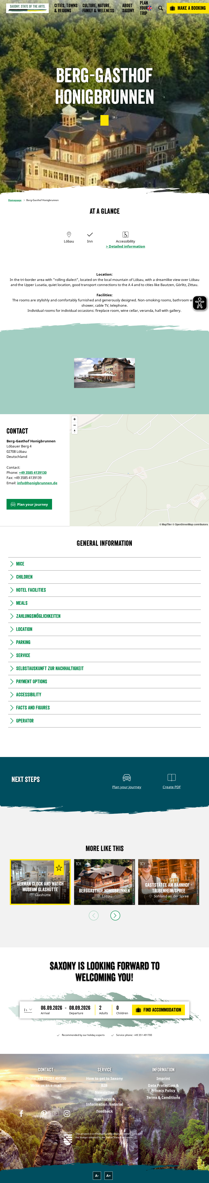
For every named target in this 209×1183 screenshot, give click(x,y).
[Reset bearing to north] (75, 431)
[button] (104, 120)
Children (122, 1013)
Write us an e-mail (45, 1085)
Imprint (163, 1078)
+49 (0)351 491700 (51, 1078)
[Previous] (94, 915)
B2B (104, 1085)
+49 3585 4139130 (33, 472)
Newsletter (104, 1092)
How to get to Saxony (104, 1078)
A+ (108, 1175)
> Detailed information (125, 246)
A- (97, 1175)
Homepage (14, 200)
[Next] (115, 915)
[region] (139, 470)
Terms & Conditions (163, 1097)
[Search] (161, 8)
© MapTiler (165, 524)
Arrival (45, 1013)
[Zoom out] (75, 425)
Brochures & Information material (104, 1101)
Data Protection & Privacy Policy (163, 1088)
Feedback (104, 1111)
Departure (76, 1013)
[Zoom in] (75, 419)
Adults (103, 1013)
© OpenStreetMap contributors (190, 524)
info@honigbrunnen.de (37, 483)
